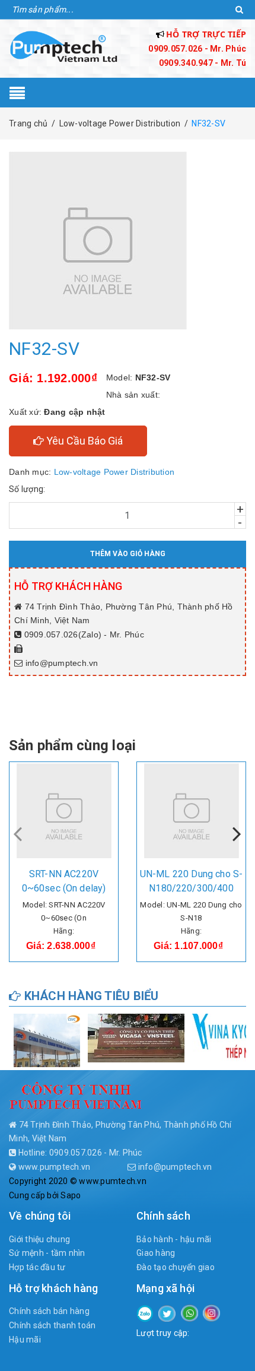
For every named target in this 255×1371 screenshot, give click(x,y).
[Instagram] (211, 1312)
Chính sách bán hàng (49, 1311)
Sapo (70, 1195)
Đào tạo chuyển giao (175, 1267)
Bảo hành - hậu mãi (174, 1239)
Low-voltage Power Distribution (114, 472)
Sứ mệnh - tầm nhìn (47, 1253)
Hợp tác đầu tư (37, 1267)
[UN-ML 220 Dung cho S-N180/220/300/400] (191, 810)
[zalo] (145, 1312)
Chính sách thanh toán (52, 1325)
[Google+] (189, 1312)
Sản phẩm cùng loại (72, 745)
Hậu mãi (25, 1339)
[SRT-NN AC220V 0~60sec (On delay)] (64, 810)
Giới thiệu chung (39, 1239)
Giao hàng (155, 1253)
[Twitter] (167, 1313)
